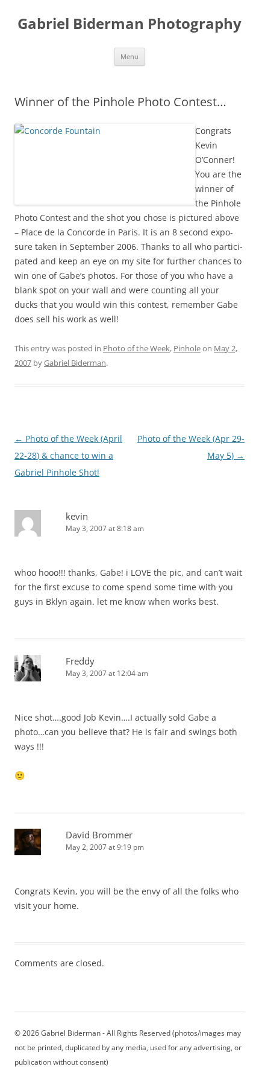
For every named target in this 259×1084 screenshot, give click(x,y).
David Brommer (99, 835)
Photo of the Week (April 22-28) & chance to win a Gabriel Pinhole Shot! (68, 455)
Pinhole (187, 348)
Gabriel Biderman (75, 362)
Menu (129, 56)
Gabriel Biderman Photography (129, 23)
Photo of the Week (136, 348)
